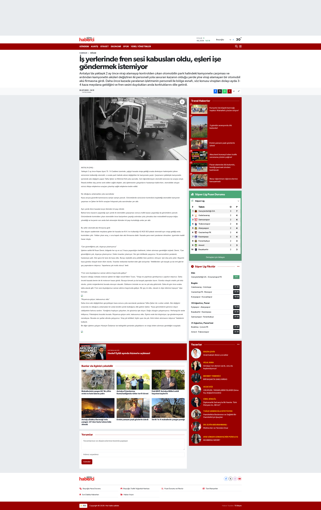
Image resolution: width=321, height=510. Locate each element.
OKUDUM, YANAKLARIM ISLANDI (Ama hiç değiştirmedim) (220, 391)
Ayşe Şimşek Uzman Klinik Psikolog (220, 437)
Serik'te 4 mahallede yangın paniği (168, 420)
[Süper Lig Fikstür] (238, 267)
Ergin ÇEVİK (209, 352)
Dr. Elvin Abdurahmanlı (215, 425)
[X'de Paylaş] (220, 91)
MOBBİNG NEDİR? (211, 440)
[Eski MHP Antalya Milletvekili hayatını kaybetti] (168, 380)
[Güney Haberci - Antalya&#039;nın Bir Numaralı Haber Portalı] (88, 39)
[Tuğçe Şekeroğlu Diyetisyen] (196, 414)
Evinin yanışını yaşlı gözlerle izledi (132, 420)
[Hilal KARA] (196, 366)
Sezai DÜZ (208, 387)
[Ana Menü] (240, 46)
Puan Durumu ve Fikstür (174, 489)
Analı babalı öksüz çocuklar (215, 355)
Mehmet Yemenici (212, 376)
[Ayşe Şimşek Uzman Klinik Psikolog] (196, 439)
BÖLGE (93, 53)
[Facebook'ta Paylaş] (215, 91)
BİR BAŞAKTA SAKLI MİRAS (215, 379)
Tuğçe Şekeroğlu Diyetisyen (217, 411)
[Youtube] (239, 479)
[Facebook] (226, 479)
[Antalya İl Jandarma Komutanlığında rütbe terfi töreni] (133, 380)
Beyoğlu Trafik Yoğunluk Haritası (136, 489)
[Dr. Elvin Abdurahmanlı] (196, 426)
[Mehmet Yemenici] (196, 378)
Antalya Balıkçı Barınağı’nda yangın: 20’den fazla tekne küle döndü (96, 422)
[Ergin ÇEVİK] (196, 353)
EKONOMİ (116, 46)
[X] (230, 479)
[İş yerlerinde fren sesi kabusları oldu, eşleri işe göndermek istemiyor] (133, 128)
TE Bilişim (238, 506)
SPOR (126, 46)
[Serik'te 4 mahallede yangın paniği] (168, 408)
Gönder (87, 462)
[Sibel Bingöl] (196, 402)
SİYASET (104, 46)
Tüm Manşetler (212, 489)
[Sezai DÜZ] (196, 390)
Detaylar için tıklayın (215, 257)
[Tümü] (238, 345)
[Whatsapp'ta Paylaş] (224, 91)
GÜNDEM (84, 46)
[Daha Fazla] (229, 91)
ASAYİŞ (94, 46)
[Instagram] (235, 479)
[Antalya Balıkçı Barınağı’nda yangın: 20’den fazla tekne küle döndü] (98, 408)
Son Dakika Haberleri (90, 495)
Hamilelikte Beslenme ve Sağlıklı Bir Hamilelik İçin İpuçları (219, 416)
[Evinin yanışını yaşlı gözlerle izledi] (133, 408)
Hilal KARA (208, 362)
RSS (84, 506)
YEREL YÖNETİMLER (141, 46)
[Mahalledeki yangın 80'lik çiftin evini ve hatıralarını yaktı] (98, 380)
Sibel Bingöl (209, 399)
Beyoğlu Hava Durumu (92, 489)
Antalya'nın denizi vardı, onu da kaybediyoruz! (218, 367)
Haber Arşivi (129, 495)
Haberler (83, 53)
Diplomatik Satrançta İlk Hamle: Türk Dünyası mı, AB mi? (220, 403)
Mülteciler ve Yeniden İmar (215, 428)
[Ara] (236, 46)
